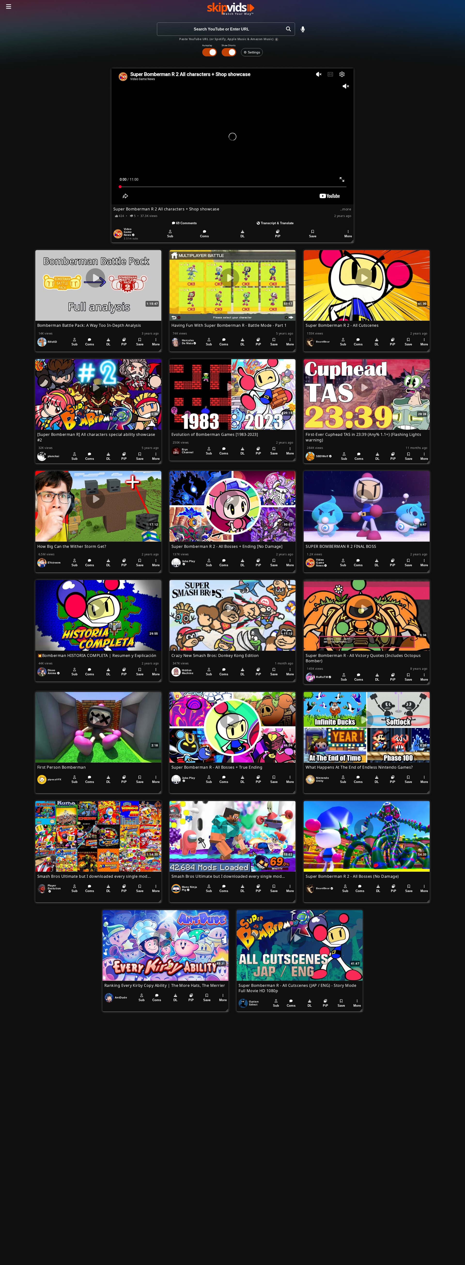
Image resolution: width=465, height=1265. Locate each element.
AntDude (121, 997)
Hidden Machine (187, 672)
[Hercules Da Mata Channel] (176, 342)
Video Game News (128, 232)
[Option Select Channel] (243, 1003)
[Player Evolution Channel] (41, 888)
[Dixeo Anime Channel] (41, 672)
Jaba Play (188, 561)
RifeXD (52, 341)
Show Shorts (228, 45)
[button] (302, 29)
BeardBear (323, 341)
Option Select (254, 1003)
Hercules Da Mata (188, 342)
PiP (277, 236)
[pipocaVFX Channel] (41, 779)
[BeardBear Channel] (310, 342)
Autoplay (207, 45)
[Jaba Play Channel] (176, 562)
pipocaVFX (55, 779)
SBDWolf (322, 456)
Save (312, 236)
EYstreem (54, 562)
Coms (204, 236)
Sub (170, 236)
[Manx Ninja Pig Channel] (176, 888)
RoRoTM (322, 677)
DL (242, 236)
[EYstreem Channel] (41, 562)
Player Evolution (54, 887)
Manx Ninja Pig (189, 888)
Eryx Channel (187, 451)
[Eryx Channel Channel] (176, 451)
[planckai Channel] (41, 456)
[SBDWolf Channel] (310, 456)
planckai (53, 456)
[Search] (288, 29)
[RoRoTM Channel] (310, 677)
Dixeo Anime (52, 672)
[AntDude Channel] (109, 997)
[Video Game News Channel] (118, 233)
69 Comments (186, 223)
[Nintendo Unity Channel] (310, 779)
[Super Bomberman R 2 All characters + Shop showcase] (232, 136)
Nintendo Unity (322, 779)
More (348, 236)
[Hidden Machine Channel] (176, 672)
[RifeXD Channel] (41, 342)
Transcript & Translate (277, 223)
